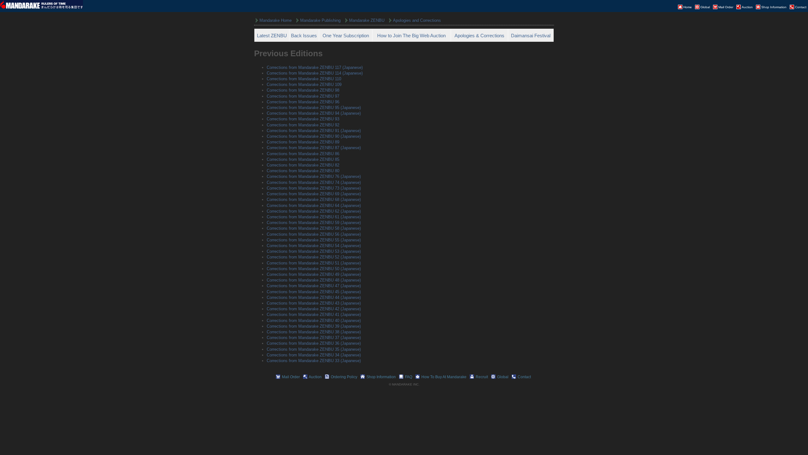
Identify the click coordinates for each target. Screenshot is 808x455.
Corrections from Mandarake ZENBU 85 (303, 159)
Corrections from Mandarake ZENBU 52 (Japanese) (314, 257)
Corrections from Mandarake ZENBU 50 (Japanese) (314, 268)
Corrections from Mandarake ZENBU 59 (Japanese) (314, 222)
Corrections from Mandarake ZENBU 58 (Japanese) (314, 228)
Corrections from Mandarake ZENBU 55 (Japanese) (314, 240)
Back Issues (304, 35)
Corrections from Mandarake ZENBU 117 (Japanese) (315, 67)
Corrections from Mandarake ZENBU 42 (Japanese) (314, 308)
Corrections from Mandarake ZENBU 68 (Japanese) (314, 199)
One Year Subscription (346, 35)
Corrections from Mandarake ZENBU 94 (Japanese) (314, 113)
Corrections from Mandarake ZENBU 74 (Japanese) (314, 182)
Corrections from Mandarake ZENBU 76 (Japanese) (314, 176)
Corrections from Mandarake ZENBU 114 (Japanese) (315, 73)
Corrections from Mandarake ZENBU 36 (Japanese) (314, 343)
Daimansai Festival (530, 35)
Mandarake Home (275, 20)
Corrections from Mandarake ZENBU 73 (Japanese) (314, 188)
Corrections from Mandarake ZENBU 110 (304, 78)
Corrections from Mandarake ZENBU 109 (304, 84)
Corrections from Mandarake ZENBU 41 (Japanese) (314, 314)
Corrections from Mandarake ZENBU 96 (303, 102)
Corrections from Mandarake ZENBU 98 (303, 90)
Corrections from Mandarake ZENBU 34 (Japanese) (314, 355)
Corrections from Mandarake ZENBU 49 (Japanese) (314, 274)
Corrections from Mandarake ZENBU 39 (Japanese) (314, 326)
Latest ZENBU (272, 35)
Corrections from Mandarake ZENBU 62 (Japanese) (314, 211)
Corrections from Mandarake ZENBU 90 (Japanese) (314, 136)
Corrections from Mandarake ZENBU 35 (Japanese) (314, 349)
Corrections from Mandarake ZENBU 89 (303, 142)
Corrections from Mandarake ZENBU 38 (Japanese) (314, 332)
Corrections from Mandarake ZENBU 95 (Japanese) (314, 107)
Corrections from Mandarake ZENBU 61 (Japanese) (314, 217)
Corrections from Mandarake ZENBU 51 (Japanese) (314, 263)
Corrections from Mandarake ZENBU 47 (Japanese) (314, 285)
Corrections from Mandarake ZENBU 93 (303, 119)
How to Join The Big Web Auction (411, 35)
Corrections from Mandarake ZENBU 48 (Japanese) (314, 280)
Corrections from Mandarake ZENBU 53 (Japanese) (314, 251)
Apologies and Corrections (417, 20)
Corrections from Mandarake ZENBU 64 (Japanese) (314, 205)
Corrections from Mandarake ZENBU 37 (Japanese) (314, 337)
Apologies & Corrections (479, 35)
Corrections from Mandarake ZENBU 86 (303, 153)
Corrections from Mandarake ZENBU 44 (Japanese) (314, 297)
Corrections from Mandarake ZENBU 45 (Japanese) (314, 291)
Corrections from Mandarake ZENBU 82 (303, 165)
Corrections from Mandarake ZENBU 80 (303, 170)
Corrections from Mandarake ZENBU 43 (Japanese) (314, 303)
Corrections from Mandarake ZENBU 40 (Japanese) (314, 320)
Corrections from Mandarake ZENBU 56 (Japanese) (314, 234)
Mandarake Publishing (320, 20)
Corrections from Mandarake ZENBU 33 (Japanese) (314, 360)
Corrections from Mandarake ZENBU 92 (303, 125)
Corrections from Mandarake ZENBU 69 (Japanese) (314, 193)
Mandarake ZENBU (366, 20)
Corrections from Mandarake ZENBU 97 (303, 96)
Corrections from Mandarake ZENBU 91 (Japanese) (314, 130)
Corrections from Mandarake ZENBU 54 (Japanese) (314, 245)
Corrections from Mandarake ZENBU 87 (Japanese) (314, 147)
